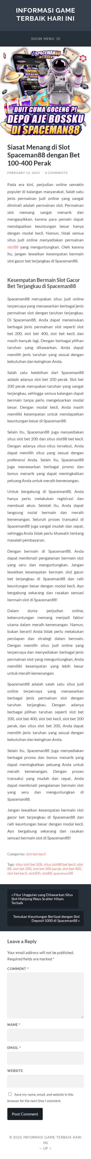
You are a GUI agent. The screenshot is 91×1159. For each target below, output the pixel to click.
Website (15, 1071)
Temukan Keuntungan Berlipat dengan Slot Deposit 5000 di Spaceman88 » (46, 919)
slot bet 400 (71, 869)
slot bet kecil (36, 854)
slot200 (34, 873)
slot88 (12, 246)
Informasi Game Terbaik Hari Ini (45, 14)
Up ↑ (47, 1148)
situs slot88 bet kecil (60, 864)
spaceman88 (63, 873)
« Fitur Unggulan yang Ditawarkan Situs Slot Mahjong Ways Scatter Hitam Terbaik (42, 899)
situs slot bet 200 (29, 864)
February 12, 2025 (23, 173)
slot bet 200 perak (47, 869)
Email (14, 1048)
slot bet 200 (22, 869)
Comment (18, 969)
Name (13, 1025)
